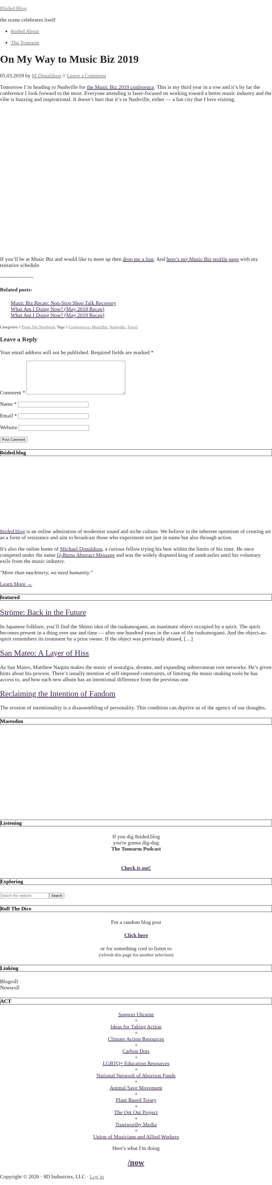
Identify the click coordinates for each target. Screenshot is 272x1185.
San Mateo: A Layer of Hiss (44, 652)
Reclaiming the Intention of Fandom (57, 693)
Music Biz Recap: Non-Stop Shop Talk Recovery (63, 303)
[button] (136, 981)
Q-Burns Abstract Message (86, 555)
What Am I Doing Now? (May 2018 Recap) (57, 309)
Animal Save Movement (136, 1088)
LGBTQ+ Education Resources (136, 1063)
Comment (12, 392)
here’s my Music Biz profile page (203, 259)
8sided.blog (12, 531)
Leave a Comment (86, 75)
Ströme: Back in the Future (43, 612)
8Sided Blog (13, 8)
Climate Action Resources (136, 1039)
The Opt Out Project (136, 1112)
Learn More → (16, 584)
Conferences (79, 327)
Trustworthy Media (136, 1124)
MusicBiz (99, 327)
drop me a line (138, 259)
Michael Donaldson (81, 549)
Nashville (117, 327)
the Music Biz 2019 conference (120, 87)
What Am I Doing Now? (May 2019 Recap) (57, 315)
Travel (132, 327)
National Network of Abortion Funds (136, 1075)
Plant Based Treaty (136, 1100)
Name (8, 404)
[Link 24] (136, 810)
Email (8, 415)
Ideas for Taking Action (136, 1026)
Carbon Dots (136, 1051)
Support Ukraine (136, 1014)
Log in (97, 1176)
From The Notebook (39, 327)
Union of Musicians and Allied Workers (136, 1137)
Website (8, 427)
